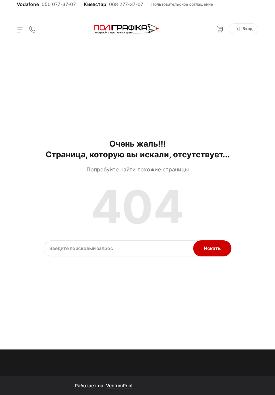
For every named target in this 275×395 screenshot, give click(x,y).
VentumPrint (119, 385)
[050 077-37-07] (32, 29)
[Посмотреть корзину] (220, 29)
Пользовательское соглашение (182, 4)
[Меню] (20, 29)
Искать (212, 248)
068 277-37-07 (126, 4)
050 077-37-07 (59, 4)
